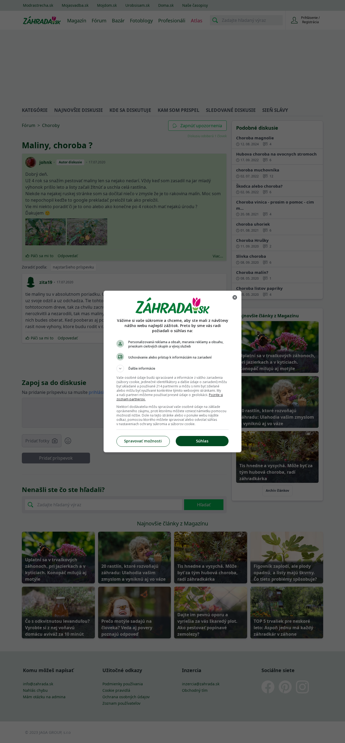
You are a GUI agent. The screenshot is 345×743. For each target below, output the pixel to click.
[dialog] (173, 371)
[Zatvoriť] (234, 297)
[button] (172, 368)
